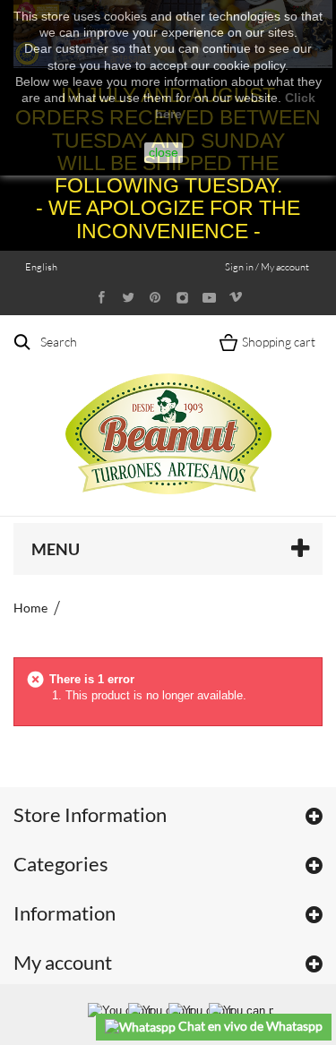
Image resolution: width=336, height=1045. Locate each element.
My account (62, 962)
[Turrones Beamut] (168, 415)
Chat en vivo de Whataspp (249, 1025)
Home (30, 607)
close (163, 152)
